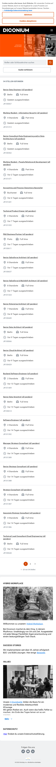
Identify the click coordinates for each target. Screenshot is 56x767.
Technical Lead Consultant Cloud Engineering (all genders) (24, 537)
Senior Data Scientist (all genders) (17, 397)
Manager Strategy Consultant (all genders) (21, 443)
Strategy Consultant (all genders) (17, 490)
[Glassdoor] (23, 751)
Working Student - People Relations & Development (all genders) (26, 163)
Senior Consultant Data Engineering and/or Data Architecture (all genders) (23, 137)
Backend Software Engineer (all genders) (20, 374)
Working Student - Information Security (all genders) (25, 113)
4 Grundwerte (16, 702)
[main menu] (51, 30)
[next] (35, 564)
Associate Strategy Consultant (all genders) (22, 513)
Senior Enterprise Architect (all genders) (20, 304)
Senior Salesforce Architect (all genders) (20, 257)
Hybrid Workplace (35, 624)
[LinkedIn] (33, 751)
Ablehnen (28, 15)
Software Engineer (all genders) (16, 420)
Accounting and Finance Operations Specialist (23, 188)
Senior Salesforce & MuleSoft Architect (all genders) (25, 281)
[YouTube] (28, 751)
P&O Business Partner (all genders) (18, 234)
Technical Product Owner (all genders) (19, 211)
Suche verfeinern (25, 70)
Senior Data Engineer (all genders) (18, 90)
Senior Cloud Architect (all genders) (18, 350)
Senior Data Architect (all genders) (18, 327)
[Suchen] (50, 62)
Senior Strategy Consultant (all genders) (20, 466)
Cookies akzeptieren (28, 21)
